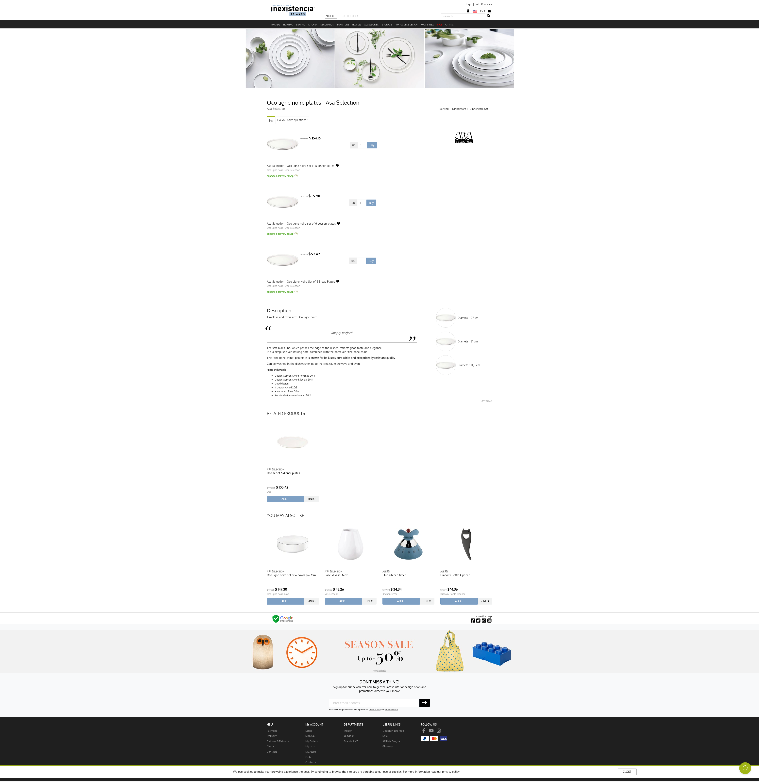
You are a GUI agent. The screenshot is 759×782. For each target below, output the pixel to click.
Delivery (272, 735)
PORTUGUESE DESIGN (406, 24)
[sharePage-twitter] (478, 620)
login (469, 4)
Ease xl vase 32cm (336, 575)
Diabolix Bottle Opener (455, 575)
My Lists (310, 746)
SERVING (300, 24)
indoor (348, 730)
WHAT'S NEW (427, 24)
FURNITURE (343, 24)
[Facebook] (424, 731)
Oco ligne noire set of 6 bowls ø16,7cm (291, 575)
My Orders (311, 741)
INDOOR (331, 16)
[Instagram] (439, 731)
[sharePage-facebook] (473, 620)
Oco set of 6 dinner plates (283, 473)
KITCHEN (312, 24)
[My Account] (468, 11)
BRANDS (275, 24)
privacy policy (451, 771)
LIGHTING (288, 24)
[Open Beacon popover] (745, 768)
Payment (272, 730)
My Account (314, 724)
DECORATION (327, 24)
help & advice (483, 4)
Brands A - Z (351, 741)
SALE (439, 24)
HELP (270, 724)
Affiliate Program (392, 741)
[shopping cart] (489, 10)
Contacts (272, 751)
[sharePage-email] (489, 620)
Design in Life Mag (393, 730)
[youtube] (431, 731)
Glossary (387, 746)
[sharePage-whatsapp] (484, 620)
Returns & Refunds (278, 741)
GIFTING (449, 24)
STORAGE (387, 24)
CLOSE (627, 771)
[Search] (488, 16)
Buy (271, 120)
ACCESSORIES (371, 24)
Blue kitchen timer (394, 575)
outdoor (349, 735)
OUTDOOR (350, 16)
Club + (270, 746)
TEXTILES (356, 24)
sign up (310, 735)
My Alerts (310, 751)
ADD (284, 499)
